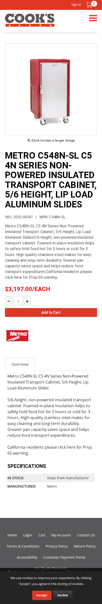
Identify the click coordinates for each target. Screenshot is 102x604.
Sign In (76, 4)
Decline (62, 595)
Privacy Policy (57, 546)
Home (12, 535)
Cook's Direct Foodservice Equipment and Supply (29, 23)
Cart (41, 535)
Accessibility (27, 557)
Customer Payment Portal (64, 557)
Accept (42, 595)
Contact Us (86, 535)
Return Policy (85, 546)
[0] (89, 5)
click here (67, 447)
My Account (61, 535)
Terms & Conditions (23, 546)
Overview (19, 364)
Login (27, 535)
